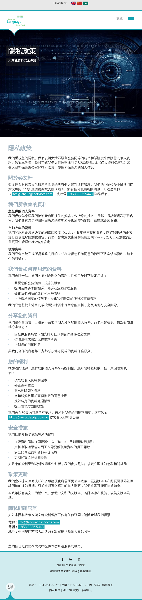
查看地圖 (85, 571)
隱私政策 (54, 590)
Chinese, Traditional (85, 3)
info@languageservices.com (32, 194)
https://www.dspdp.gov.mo (28, 417)
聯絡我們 (107, 585)
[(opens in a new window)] (62, 559)
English (73, 3)
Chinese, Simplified (79, 3)
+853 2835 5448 (80, 194)
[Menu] (130, 18)
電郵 (97, 585)
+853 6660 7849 (81, 585)
